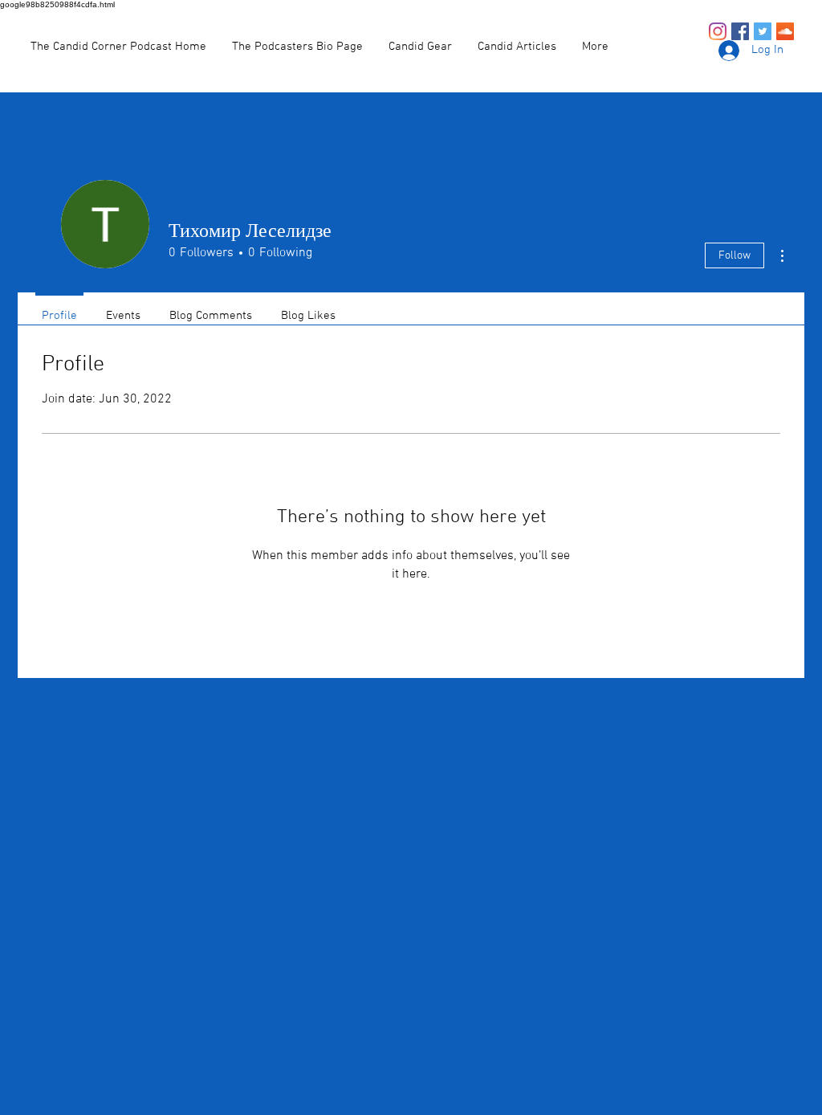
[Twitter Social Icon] (762, 31)
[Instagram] (717, 31)
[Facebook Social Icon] (740, 31)
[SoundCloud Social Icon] (785, 31)
